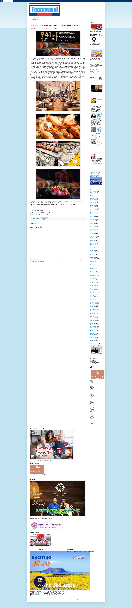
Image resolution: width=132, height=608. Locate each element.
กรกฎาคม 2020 (93, 292)
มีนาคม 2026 (92, 196)
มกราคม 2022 (93, 267)
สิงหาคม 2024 (93, 223)
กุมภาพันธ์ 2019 (93, 316)
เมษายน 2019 (93, 313)
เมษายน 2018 (93, 330)
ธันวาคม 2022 (93, 251)
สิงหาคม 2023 (93, 240)
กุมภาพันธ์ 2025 (93, 215)
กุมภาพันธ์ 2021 (93, 282)
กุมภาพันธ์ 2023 (93, 248)
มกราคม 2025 (93, 216)
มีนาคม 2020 (92, 298)
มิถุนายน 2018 (93, 327)
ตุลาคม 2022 (92, 254)
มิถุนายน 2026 (93, 192)
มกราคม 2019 (93, 317)
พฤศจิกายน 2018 (93, 320)
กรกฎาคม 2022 (93, 258)
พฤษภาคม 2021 (93, 278)
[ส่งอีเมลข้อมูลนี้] (41, 218)
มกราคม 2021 (93, 284)
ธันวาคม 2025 (93, 201)
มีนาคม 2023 (92, 247)
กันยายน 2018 (93, 323)
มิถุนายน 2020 (93, 293)
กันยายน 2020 (93, 289)
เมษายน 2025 (93, 212)
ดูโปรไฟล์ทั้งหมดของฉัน (34, 19)
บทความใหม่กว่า (33, 259)
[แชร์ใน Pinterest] (47, 218)
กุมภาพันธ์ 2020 (93, 299)
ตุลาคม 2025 (92, 203)
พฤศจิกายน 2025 (93, 202)
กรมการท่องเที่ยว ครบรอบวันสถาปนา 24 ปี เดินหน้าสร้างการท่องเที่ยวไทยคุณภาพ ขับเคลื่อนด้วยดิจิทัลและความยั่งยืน (96, 174)
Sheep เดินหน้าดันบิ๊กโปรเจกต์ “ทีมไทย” (99, 156)
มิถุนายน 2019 (93, 310)
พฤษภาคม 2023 (93, 244)
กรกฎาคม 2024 (93, 225)
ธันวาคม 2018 (93, 319)
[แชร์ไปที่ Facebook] (45, 218)
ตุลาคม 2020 (92, 288)
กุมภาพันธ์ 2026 (93, 198)
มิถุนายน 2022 (93, 260)
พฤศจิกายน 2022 (93, 253)
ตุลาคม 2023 (92, 237)
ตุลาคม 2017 (92, 338)
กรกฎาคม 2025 (93, 208)
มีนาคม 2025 (92, 213)
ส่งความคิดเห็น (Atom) (39, 261)
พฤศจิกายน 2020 (93, 286)
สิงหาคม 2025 (93, 206)
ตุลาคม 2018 (92, 322)
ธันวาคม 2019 (93, 302)
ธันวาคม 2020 (93, 285)
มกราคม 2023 (93, 250)
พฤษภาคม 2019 (93, 312)
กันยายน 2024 (93, 222)
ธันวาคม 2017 (93, 336)
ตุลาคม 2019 (92, 305)
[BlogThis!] (43, 218)
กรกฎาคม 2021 (93, 275)
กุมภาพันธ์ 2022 (93, 265)
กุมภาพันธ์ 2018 (93, 333)
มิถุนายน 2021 (93, 277)
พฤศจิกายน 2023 (93, 236)
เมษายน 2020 (93, 296)
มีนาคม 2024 (92, 230)
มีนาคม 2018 (92, 331)
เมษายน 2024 (93, 229)
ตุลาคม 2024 (92, 220)
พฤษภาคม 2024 (93, 227)
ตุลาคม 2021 (92, 271)
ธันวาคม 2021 (93, 268)
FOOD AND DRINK (49, 219)
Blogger (77, 599)
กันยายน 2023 (93, 239)
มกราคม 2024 (93, 233)
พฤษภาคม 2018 (93, 329)
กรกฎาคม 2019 (93, 309)
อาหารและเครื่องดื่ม (42, 219)
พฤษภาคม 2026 (93, 194)
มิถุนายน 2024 (93, 226)
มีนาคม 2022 (92, 264)
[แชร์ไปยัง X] (44, 218)
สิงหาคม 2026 (93, 189)
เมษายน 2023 (93, 246)
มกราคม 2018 (93, 334)
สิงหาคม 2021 (93, 274)
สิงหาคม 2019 (93, 308)
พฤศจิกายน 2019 (93, 303)
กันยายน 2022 (93, 255)
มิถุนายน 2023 (93, 243)
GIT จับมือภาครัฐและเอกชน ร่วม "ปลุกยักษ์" (99, 129)
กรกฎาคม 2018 (93, 326)
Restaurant (56, 219)
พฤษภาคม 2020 (93, 295)
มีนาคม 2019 (92, 315)
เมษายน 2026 (93, 195)
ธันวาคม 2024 (93, 218)
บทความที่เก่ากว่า (83, 259)
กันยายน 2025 (93, 205)
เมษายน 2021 (93, 279)
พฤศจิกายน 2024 (93, 219)
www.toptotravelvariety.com (37, 17)
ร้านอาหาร (36, 219)
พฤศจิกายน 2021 (93, 270)
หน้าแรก (57, 259)
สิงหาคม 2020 (93, 291)
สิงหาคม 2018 (93, 324)
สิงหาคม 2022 (93, 257)
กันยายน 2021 (93, 272)
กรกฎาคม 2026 (93, 191)
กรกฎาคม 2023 (93, 241)
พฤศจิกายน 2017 (93, 337)
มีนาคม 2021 (92, 281)
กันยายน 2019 (93, 306)
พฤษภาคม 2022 (93, 261)
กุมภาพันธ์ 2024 (93, 232)
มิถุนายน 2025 (93, 209)
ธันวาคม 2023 (93, 234)
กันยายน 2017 (93, 340)
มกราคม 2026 (93, 199)
